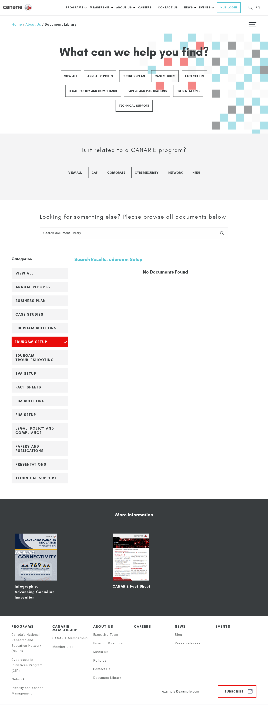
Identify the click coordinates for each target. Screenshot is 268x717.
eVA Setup (25, 373)
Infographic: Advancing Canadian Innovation (35, 592)
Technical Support (134, 105)
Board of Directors (108, 643)
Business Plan (134, 76)
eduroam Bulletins (36, 328)
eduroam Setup (31, 342)
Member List (62, 647)
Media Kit (100, 652)
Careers (145, 7)
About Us (124, 7)
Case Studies (165, 76)
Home (17, 24)
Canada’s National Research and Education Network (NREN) (26, 643)
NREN (196, 172)
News (188, 7)
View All (70, 76)
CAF (95, 172)
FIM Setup (25, 415)
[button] (252, 24)
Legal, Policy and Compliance (93, 91)
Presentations (188, 91)
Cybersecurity (147, 172)
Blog (178, 635)
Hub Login (229, 7)
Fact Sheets (194, 76)
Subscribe (233, 691)
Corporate (116, 172)
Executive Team (105, 635)
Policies (100, 660)
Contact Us (168, 7)
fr (258, 8)
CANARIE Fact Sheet (131, 586)
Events (205, 7)
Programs (75, 7)
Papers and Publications (147, 91)
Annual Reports (100, 76)
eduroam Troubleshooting (34, 357)
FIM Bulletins (30, 401)
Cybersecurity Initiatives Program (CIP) (27, 665)
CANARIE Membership (64, 628)
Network (175, 172)
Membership (100, 7)
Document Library (107, 678)
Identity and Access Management (28, 690)
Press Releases (188, 643)
